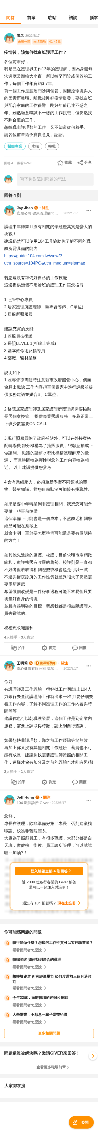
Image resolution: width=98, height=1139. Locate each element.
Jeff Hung (25, 797)
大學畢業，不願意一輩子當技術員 (40, 1014)
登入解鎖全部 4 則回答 (49, 871)
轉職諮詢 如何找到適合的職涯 (37, 959)
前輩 (31, 17)
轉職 (52, 146)
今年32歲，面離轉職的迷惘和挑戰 (40, 997)
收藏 (68, 162)
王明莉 (22, 663)
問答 (10, 17)
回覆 (83, 648)
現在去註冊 (66, 903)
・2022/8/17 (69, 213)
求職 (35, 146)
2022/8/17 (32, 36)
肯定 (52, 648)
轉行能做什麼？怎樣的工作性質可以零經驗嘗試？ (53, 942)
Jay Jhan (25, 208)
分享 (88, 162)
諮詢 (73, 17)
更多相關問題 (49, 1033)
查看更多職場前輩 (51, 1067)
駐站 (52, 17)
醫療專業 (15, 146)
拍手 (21, 648)
